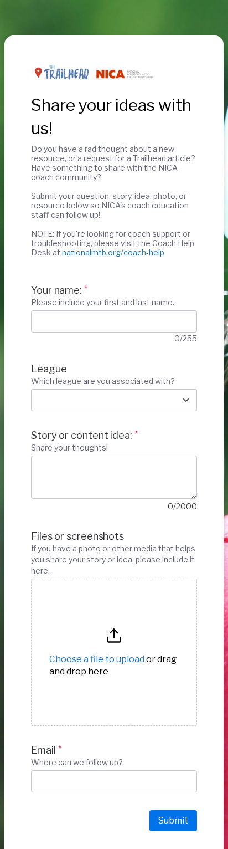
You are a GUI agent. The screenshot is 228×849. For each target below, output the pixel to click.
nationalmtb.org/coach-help (113, 252)
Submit (173, 820)
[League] (186, 400)
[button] (114, 652)
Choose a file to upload (96, 659)
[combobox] (102, 400)
